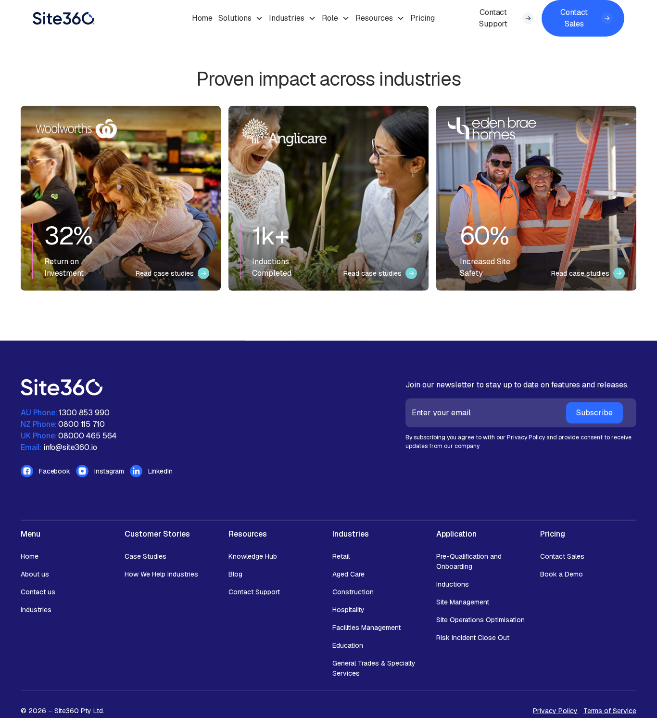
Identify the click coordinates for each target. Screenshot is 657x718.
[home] (114, 18)
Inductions (452, 584)
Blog (235, 574)
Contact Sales (562, 556)
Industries (36, 609)
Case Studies (145, 556)
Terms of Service (609, 710)
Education (347, 645)
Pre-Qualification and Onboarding (469, 561)
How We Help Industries (161, 574)
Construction (353, 592)
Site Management (462, 602)
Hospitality (348, 609)
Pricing (422, 18)
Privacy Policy (555, 710)
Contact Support (254, 592)
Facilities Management (366, 627)
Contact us (38, 592)
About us (35, 574)
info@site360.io (70, 447)
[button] (240, 18)
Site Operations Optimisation (480, 619)
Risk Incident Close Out (472, 637)
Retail (341, 556)
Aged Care (348, 574)
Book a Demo (561, 574)
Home (202, 18)
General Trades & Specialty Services (374, 668)
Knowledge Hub (252, 556)
